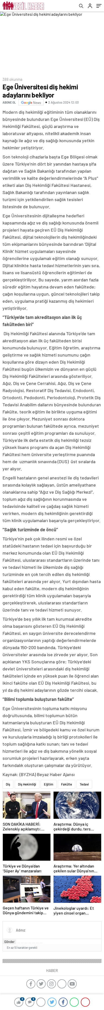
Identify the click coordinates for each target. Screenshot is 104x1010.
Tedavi (84, 784)
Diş (8, 784)
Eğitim (48, 784)
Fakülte (66, 784)
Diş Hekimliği (27, 784)
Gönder (9, 942)
